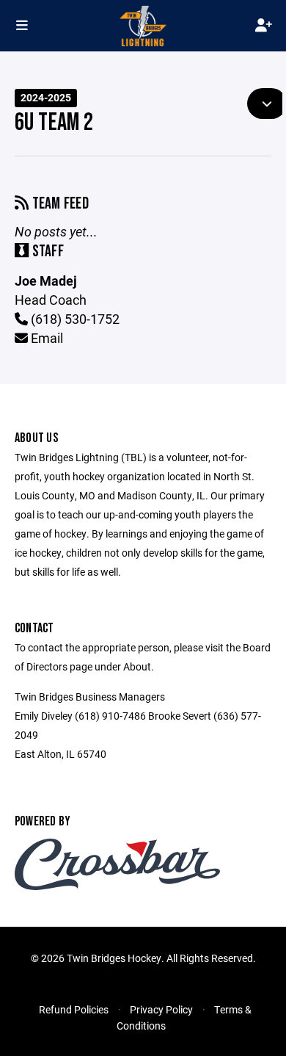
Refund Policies (74, 1009)
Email (45, 338)
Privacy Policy (161, 1009)
